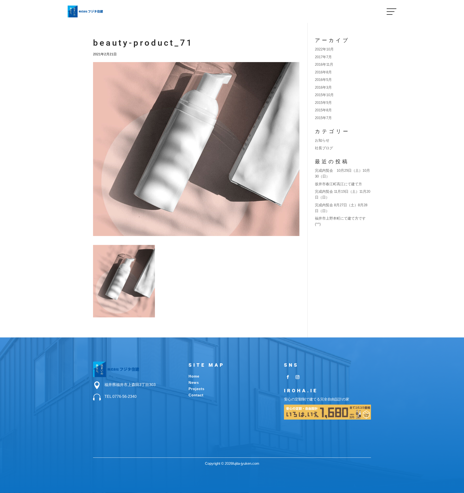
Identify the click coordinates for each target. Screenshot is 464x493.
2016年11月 (324, 64)
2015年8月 (323, 110)
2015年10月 (324, 95)
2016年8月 (323, 72)
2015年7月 (323, 118)
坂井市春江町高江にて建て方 (338, 184)
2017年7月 (323, 57)
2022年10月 (324, 49)
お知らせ (322, 140)
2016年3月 (323, 87)
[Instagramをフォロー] (297, 377)
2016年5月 (323, 80)
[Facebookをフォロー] (288, 377)
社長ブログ (324, 148)
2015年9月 (323, 102)
